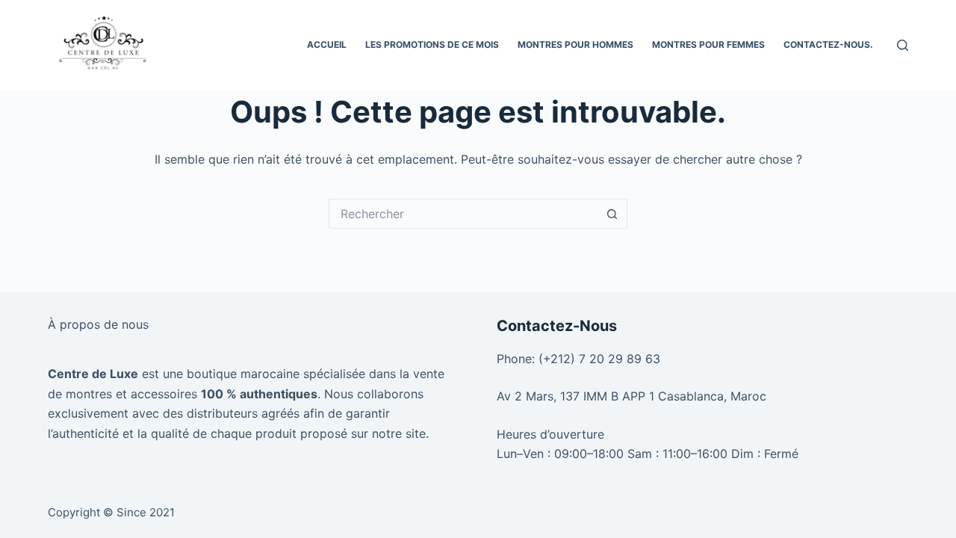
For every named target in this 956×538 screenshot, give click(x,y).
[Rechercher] (902, 45)
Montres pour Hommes (575, 44)
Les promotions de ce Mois (432, 44)
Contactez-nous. (828, 44)
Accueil (327, 44)
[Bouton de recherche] (612, 214)
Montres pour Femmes (708, 44)
